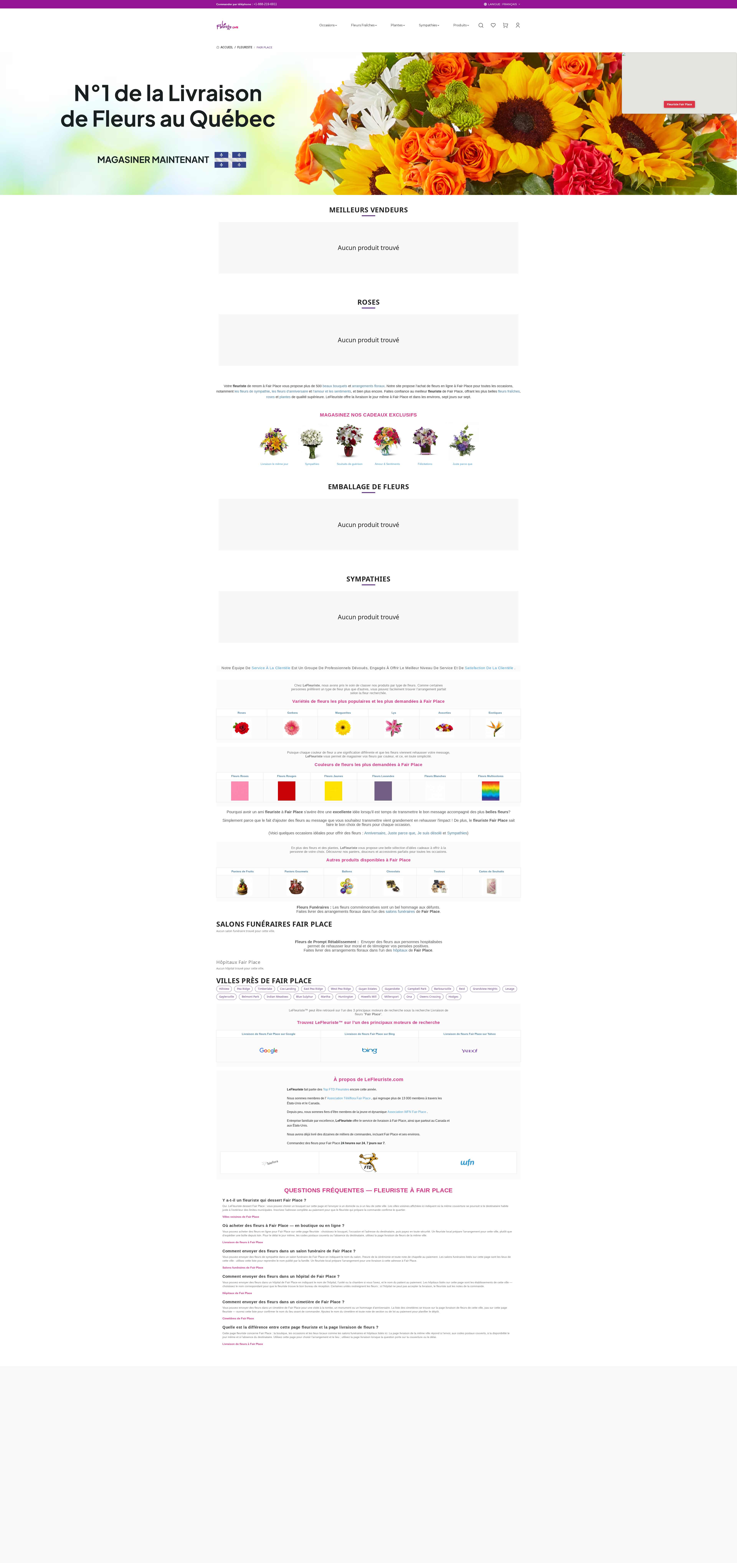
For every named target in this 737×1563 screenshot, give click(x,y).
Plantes (396, 25)
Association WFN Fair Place (407, 1111)
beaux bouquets (335, 386)
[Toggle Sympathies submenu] (438, 25)
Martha (325, 996)
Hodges (453, 996)
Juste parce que (401, 833)
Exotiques (495, 712)
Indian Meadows (277, 996)
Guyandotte (392, 989)
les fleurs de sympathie (252, 391)
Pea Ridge (243, 989)
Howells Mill (369, 996)
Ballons (347, 871)
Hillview (224, 989)
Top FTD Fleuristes (336, 1089)
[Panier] (505, 25)
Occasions (327, 25)
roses (270, 397)
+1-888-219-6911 (265, 4)
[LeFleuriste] (227, 25)
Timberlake (265, 989)
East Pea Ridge (313, 989)
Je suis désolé (429, 833)
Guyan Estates (368, 989)
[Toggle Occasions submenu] (336, 25)
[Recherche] (481, 25)
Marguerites (343, 712)
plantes (285, 397)
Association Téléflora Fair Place (349, 1098)
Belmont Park (250, 996)
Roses (242, 712)
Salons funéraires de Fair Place (242, 1267)
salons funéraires (401, 911)
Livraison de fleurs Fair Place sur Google (268, 1033)
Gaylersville (226, 996)
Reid (462, 989)
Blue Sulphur (304, 996)
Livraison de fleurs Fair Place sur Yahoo (470, 1033)
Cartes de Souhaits (491, 871)
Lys (394, 712)
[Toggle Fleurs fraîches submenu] (375, 25)
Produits (459, 25)
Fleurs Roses (240, 776)
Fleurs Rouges (286, 776)
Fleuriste (244, 47)
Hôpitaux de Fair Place (237, 1293)
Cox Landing (288, 989)
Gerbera (292, 712)
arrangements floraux (368, 386)
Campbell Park (417, 989)
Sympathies (428, 25)
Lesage (509, 989)
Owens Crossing (430, 996)
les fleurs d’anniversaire (290, 391)
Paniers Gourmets (296, 871)
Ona (409, 996)
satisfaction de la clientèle (490, 668)
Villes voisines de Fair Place (240, 1216)
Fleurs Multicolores (490, 776)
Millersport (391, 996)
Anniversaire (374, 833)
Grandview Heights (485, 989)
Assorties (444, 712)
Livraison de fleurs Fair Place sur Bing (370, 1033)
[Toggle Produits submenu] (468, 25)
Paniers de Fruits (242, 871)
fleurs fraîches (509, 391)
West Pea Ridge (341, 989)
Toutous (439, 871)
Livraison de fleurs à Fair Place (242, 1242)
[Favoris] (493, 25)
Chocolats (393, 871)
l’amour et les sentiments (332, 391)
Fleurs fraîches (362, 25)
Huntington (345, 996)
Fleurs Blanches (435, 776)
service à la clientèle (272, 668)
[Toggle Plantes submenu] (404, 25)
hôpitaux (401, 950)
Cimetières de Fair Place (238, 1318)
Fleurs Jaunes (333, 776)
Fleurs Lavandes (383, 776)
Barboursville (442, 989)
